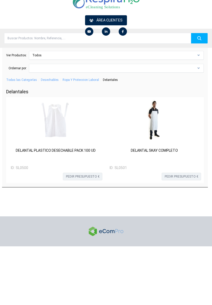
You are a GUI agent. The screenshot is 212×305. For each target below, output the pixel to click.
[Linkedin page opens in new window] (106, 31)
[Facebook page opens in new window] (123, 31)
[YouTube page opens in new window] (89, 31)
